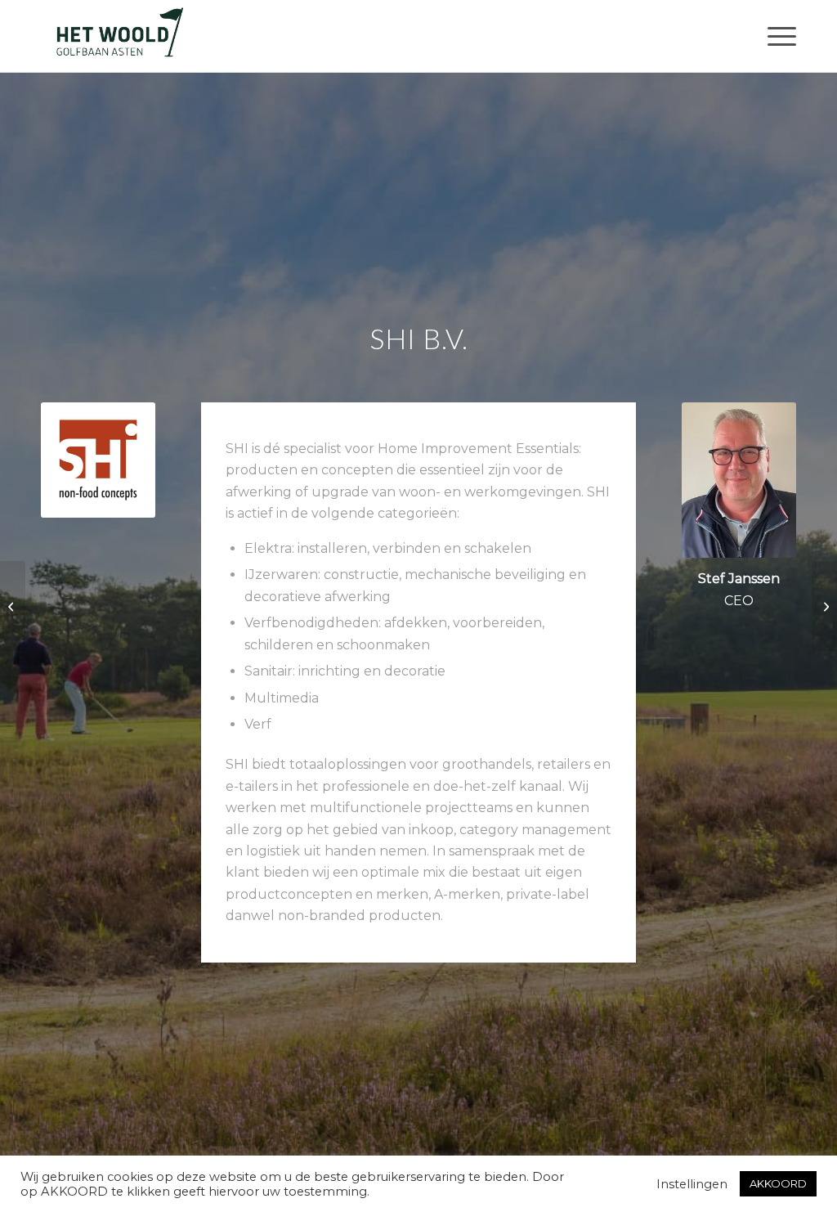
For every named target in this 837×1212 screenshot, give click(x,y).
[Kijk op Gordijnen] (12, 606)
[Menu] (776, 36)
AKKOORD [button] (778, 1183)
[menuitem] (776, 36)
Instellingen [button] (691, 1184)
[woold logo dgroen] (119, 36)
